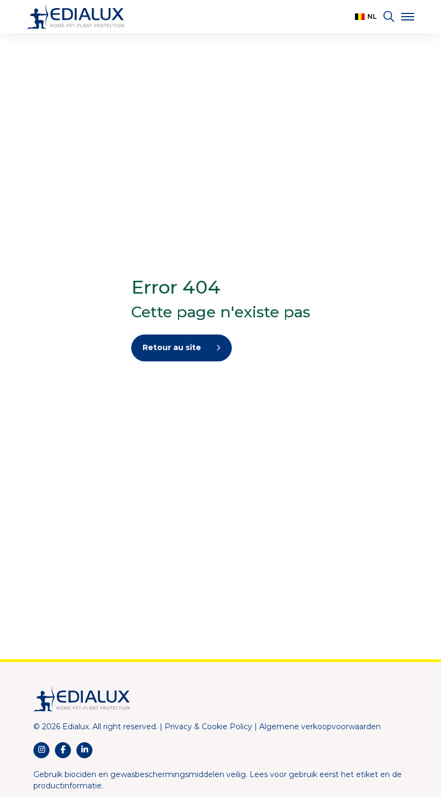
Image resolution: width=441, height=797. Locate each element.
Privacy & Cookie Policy (208, 726)
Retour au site (172, 347)
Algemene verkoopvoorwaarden (320, 726)
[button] (365, 16)
